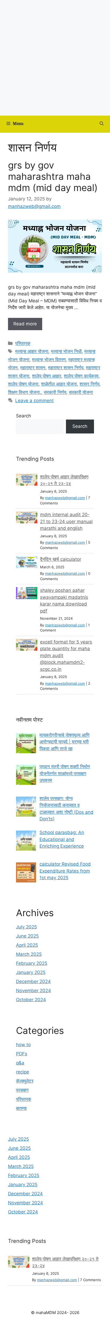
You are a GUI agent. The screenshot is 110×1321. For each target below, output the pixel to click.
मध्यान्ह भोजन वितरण (49, 359)
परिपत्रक (22, 343)
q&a (20, 1062)
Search (23, 415)
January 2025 (30, 972)
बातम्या (21, 1108)
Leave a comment (34, 400)
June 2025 (27, 936)
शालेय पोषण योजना (23, 384)
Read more (25, 323)
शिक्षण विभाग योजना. (24, 392)
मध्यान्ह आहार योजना (31, 351)
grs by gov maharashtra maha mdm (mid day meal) (53, 176)
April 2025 (27, 945)
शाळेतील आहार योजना (59, 384)
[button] (101, 124)
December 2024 (33, 981)
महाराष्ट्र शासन (32, 367)
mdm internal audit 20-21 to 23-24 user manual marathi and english (66, 521)
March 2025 (29, 954)
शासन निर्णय (89, 384)
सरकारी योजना (81, 392)
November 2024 (33, 990)
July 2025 (26, 927)
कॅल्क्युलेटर (24, 1081)
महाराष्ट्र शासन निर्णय (65, 367)
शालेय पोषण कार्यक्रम (81, 376)
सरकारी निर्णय (55, 392)
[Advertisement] (55, 58)
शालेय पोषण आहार (46, 376)
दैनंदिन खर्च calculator (60, 559)
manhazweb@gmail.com (65, 498)
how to (23, 1044)
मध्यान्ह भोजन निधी (66, 351)
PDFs (21, 1053)
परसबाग (22, 1090)
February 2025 (31, 963)
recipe (22, 1072)
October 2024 (31, 999)
